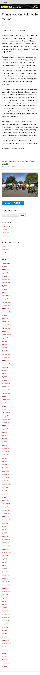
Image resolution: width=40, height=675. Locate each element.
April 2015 (4, 464)
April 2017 (4, 409)
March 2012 (5, 572)
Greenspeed (5, 249)
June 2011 (4, 601)
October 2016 (5, 425)
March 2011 (5, 611)
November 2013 (6, 513)
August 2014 (5, 487)
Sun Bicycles (5, 232)
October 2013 (5, 516)
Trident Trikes (5, 236)
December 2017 (6, 390)
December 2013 (6, 510)
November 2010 (6, 620)
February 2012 (6, 575)
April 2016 (4, 442)
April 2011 (4, 607)
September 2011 (6, 591)
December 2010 (6, 617)
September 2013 (6, 520)
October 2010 (5, 624)
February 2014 (6, 503)
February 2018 (6, 383)
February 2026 (6, 263)
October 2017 (5, 396)
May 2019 (4, 344)
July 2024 (4, 266)
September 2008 (6, 643)
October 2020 (5, 308)
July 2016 (4, 432)
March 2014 (5, 500)
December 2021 (6, 282)
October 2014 (5, 481)
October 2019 (5, 331)
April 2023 (4, 276)
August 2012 (5, 555)
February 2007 (6, 663)
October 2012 (5, 549)
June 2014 (4, 494)
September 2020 (6, 312)
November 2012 (6, 546)
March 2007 (5, 659)
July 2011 (4, 598)
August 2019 (5, 338)
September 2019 (6, 334)
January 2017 (5, 416)
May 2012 (4, 565)
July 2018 (4, 370)
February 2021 (6, 295)
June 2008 (4, 650)
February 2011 (6, 614)
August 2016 (5, 429)
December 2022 (6, 279)
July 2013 (4, 526)
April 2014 (4, 497)
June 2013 (4, 529)
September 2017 (6, 399)
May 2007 (4, 653)
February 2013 (6, 539)
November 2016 (6, 422)
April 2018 (4, 380)
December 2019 (6, 325)
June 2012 (4, 562)
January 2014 (5, 507)
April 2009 (4, 637)
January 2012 (5, 578)
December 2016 (6, 419)
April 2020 (4, 315)
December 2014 (6, 474)
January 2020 (5, 321)
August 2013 (5, 523)
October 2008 (5, 640)
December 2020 (6, 302)
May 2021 (4, 286)
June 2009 (4, 633)
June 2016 (4, 435)
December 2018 (6, 354)
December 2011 (6, 581)
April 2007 (4, 656)
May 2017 (4, 406)
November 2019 (6, 328)
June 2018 (4, 373)
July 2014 (4, 490)
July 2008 (4, 646)
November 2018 (6, 357)
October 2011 (5, 588)
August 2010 (5, 627)
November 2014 (6, 477)
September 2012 (6, 552)
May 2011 (4, 604)
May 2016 (4, 438)
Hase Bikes (5, 252)
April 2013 (4, 533)
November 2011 (6, 585)
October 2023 (5, 269)
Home (14, 166)
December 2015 (6, 448)
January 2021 (5, 299)
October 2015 (5, 455)
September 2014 (6, 484)
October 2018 (5, 360)
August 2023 (5, 273)
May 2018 (4, 377)
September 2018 (6, 364)
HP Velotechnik (6, 226)
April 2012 (4, 568)
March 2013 (5, 536)
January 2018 (5, 386)
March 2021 (5, 292)
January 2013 (5, 542)
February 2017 (6, 412)
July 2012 (4, 559)
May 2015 (4, 461)
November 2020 (6, 305)
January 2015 (5, 471)
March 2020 (5, 318)
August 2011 (5, 594)
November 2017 (6, 393)
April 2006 (4, 666)
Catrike (4, 246)
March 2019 (5, 351)
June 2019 (4, 341)
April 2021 (4, 289)
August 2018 (5, 367)
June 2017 (4, 403)
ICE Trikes (4, 229)
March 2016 (5, 445)
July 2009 (4, 630)
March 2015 (5, 468)
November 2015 (6, 451)
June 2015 (4, 458)
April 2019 (4, 347)
